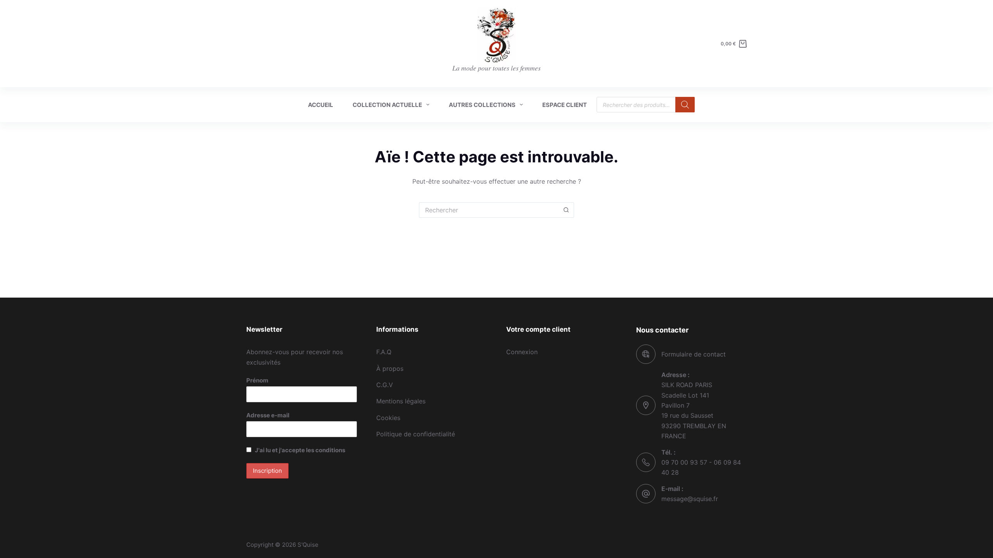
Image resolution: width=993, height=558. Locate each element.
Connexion (522, 352)
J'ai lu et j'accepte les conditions (300, 450)
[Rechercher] (685, 104)
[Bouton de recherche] (566, 210)
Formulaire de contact (693, 354)
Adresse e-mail (267, 415)
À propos (389, 368)
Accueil (320, 104)
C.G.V (384, 385)
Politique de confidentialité (415, 434)
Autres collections (482, 104)
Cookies (388, 418)
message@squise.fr (689, 499)
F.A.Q (383, 352)
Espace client (564, 104)
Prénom (257, 380)
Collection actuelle (387, 104)
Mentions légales (401, 401)
